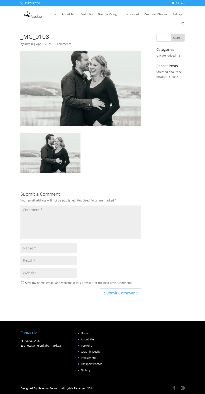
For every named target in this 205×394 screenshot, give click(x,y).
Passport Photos (155, 14)
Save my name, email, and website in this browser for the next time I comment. (78, 283)
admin (28, 44)
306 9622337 (32, 341)
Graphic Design (108, 14)
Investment (131, 14)
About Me (68, 14)
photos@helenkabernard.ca (42, 345)
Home (52, 14)
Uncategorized (166, 55)
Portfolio (86, 14)
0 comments (63, 44)
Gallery (177, 14)
